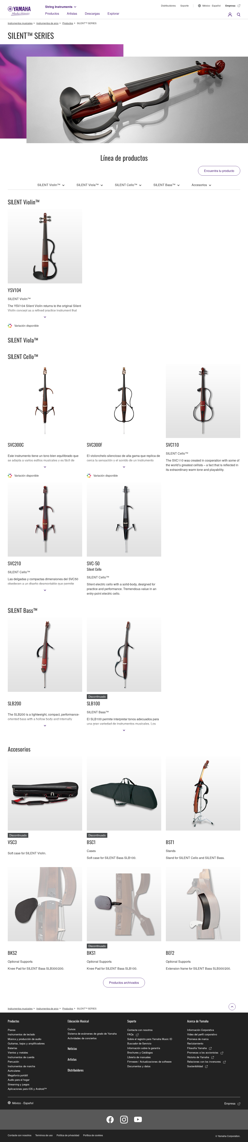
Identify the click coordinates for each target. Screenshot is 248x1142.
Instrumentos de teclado (21, 1034)
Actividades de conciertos (82, 1038)
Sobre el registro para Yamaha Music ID (149, 1039)
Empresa (230, 5)
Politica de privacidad (68, 1135)
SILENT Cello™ (126, 185)
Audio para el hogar (18, 1080)
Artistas (72, 13)
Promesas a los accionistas (202, 1052)
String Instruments (58, 6)
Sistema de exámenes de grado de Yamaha (92, 1033)
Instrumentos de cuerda (21, 1057)
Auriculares (14, 1070)
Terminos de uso (44, 1135)
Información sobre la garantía (143, 1048)
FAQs (130, 1034)
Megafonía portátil (18, 1075)
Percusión (13, 1061)
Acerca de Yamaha (197, 1021)
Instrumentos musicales (20, 23)
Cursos (72, 1029)
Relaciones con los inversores (204, 1061)
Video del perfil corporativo (202, 1034)
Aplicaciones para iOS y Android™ (27, 1089)
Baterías (12, 1048)
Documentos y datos (139, 1066)
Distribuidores (168, 5)
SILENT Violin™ (48, 185)
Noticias (72, 1048)
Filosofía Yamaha (197, 1048)
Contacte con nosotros (140, 1030)
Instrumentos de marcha (21, 1066)
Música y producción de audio (24, 1039)
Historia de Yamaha (198, 1057)
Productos (52, 13)
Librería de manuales (139, 1057)
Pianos (12, 1030)
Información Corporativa (200, 1030)
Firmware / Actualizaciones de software (149, 1061)
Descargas (92, 13)
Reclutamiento (195, 1043)
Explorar (113, 13)
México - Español (211, 5)
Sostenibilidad (195, 1066)
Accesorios (199, 185)
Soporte (184, 5)
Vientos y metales (18, 1052)
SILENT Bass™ (164, 185)
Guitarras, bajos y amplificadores (26, 1043)
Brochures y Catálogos (140, 1052)
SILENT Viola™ (88, 185)
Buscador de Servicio (139, 1043)
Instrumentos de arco (47, 23)
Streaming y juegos (18, 1084)
